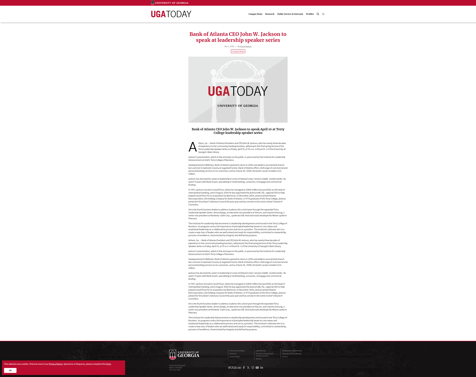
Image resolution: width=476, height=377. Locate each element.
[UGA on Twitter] (248, 368)
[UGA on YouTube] (257, 368)
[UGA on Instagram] (253, 368)
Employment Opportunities (292, 351)
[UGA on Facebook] (244, 368)
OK (10, 370)
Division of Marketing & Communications (264, 355)
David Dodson (246, 46)
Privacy (285, 357)
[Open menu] (323, 14)
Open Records (261, 351)
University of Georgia (187, 355)
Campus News (238, 51)
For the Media (235, 357)
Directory (233, 354)
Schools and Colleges (237, 351)
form (108, 364)
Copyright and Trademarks (291, 354)
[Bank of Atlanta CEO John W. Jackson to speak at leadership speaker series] (238, 90)
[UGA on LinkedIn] (262, 368)
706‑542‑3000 (174, 370)
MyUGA (259, 359)
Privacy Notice (56, 364)
